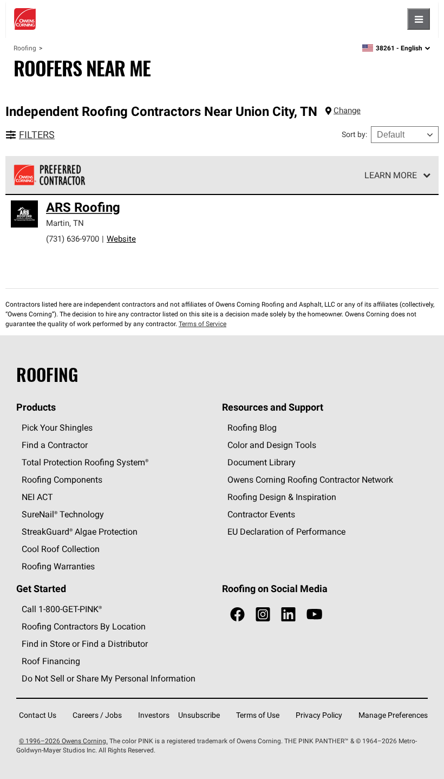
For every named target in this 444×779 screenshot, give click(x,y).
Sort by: (354, 134)
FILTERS (37, 134)
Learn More (390, 175)
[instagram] (263, 614)
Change (347, 110)
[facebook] (237, 614)
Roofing (25, 48)
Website (121, 238)
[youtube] (314, 614)
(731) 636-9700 (72, 238)
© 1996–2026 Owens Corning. (63, 741)
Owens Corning (25, 19)
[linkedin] (288, 614)
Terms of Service (202, 324)
